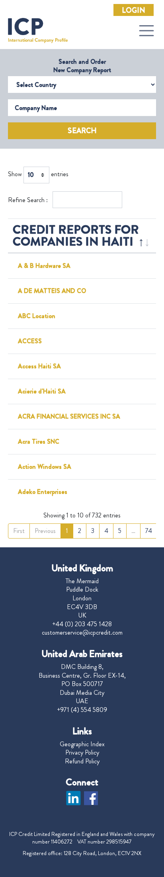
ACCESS (30, 341)
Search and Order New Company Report (82, 65)
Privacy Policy (82, 752)
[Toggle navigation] (146, 30)
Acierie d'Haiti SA (42, 391)
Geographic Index (82, 744)
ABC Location (36, 316)
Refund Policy (82, 761)
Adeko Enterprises (42, 491)
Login (133, 10)
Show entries (38, 174)
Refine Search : (28, 200)
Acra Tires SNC (38, 441)
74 (148, 530)
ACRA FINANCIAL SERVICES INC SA (69, 416)
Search (82, 131)
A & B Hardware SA (44, 265)
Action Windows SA (44, 466)
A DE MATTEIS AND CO (52, 290)
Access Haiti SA (39, 366)
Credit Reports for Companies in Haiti (76, 235)
